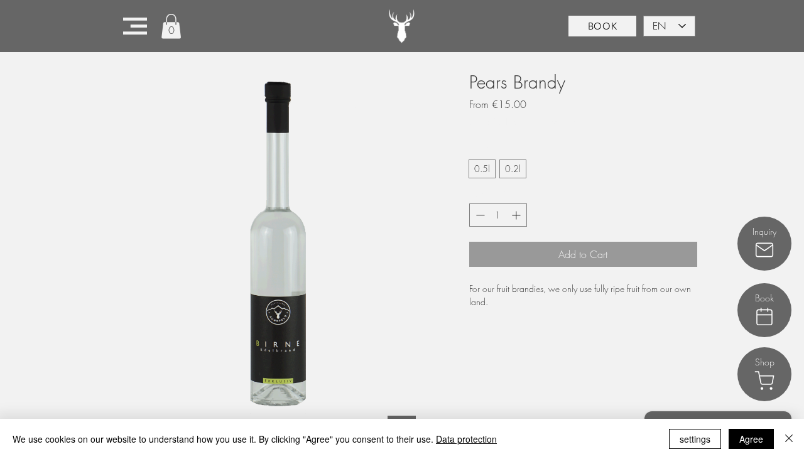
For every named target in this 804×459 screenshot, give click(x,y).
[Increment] (517, 215)
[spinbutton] (498, 215)
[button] (135, 26)
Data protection (466, 439)
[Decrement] (479, 215)
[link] (171, 26)
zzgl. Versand (569, 121)
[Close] (788, 439)
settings (695, 439)
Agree (751, 439)
